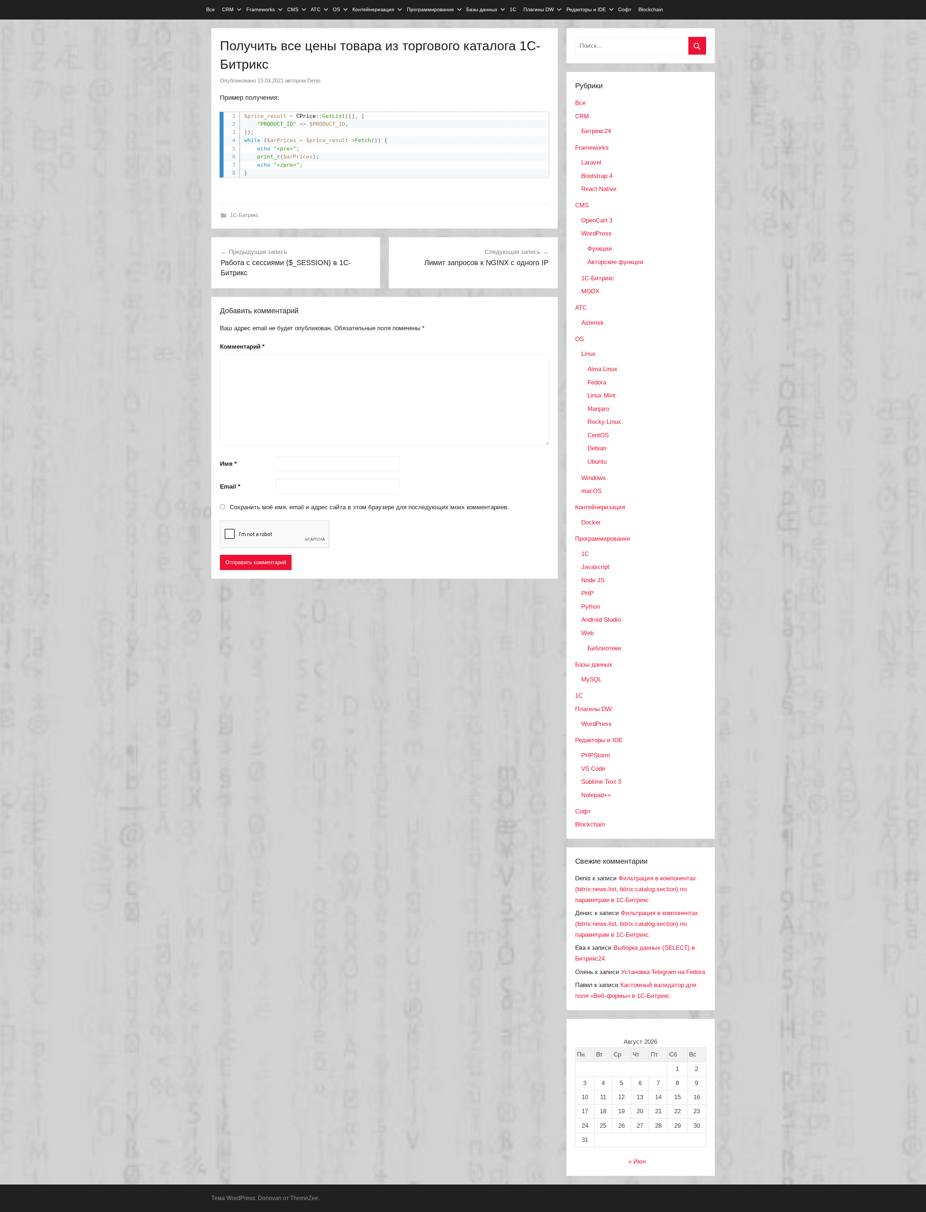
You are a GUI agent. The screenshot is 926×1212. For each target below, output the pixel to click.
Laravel (591, 162)
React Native (598, 189)
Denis (314, 80)
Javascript (595, 567)
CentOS (598, 435)
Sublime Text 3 (601, 781)
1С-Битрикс (244, 215)
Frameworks (260, 9)
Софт (624, 9)
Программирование (430, 9)
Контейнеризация (373, 9)
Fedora (596, 382)
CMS (292, 9)
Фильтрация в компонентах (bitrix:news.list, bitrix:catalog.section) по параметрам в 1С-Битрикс (635, 889)
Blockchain (650, 9)
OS (336, 9)
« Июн (637, 1161)
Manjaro (598, 408)
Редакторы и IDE (586, 9)
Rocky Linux (604, 421)
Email (230, 486)
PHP (587, 593)
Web (587, 633)
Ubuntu (597, 461)
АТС (315, 9)
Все (210, 9)
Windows (593, 478)
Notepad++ (596, 795)
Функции (599, 248)
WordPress (596, 233)
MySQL (591, 679)
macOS (591, 491)
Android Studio (601, 619)
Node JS (592, 580)
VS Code (593, 768)
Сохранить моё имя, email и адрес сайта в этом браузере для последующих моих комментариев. (369, 507)
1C (585, 553)
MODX (590, 291)
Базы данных (481, 9)
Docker (591, 522)
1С (513, 9)
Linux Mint (601, 395)
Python (590, 606)
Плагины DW (538, 9)
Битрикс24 (596, 131)
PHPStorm (595, 755)
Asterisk (592, 322)
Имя (228, 463)
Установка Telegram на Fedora (663, 972)
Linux (588, 353)
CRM (228, 9)
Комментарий (242, 346)
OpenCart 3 (596, 220)
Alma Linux (602, 369)
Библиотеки (604, 648)
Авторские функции (615, 262)
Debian (596, 448)
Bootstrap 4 (596, 176)
